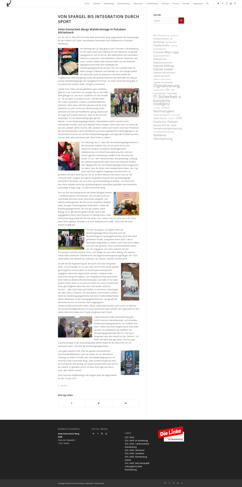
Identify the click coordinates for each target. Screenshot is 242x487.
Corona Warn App (166, 52)
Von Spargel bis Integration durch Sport (98, 19)
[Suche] (207, 3)
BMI (154, 35)
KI (179, 97)
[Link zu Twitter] (218, 3)
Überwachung (162, 138)
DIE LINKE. (130, 437)
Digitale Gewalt (163, 69)
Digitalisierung (166, 85)
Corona (174, 45)
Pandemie (159, 121)
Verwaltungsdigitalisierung (167, 128)
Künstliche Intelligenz (161, 102)
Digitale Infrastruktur (164, 72)
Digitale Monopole (161, 76)
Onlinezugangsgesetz (161, 115)
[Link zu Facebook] (222, 3)
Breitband (174, 35)
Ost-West (171, 118)
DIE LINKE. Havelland (134, 453)
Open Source (160, 118)
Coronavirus (159, 48)
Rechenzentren (161, 125)
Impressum (89, 483)
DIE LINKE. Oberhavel (134, 450)
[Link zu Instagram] (226, 3)
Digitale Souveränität (162, 82)
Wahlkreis (160, 135)
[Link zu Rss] (235, 3)
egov (173, 90)
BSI (171, 39)
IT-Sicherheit (165, 96)
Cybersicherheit (161, 55)
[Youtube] (106, 433)
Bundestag (158, 41)
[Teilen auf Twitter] (98, 403)
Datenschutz (160, 59)
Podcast (172, 121)
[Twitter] (93, 433)
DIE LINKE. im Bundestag (136, 440)
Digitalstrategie (158, 90)
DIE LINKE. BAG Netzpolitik (137, 463)
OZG (179, 118)
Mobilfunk (165, 108)
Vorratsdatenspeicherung (163, 132)
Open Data (176, 115)
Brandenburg (163, 35)
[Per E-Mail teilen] (125, 403)
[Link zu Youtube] (231, 3)
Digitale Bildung (163, 65)
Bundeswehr (171, 42)
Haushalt (172, 93)
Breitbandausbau (161, 38)
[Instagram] (102, 433)
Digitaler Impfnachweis (162, 79)
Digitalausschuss (162, 62)
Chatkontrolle (161, 45)
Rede (173, 125)
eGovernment (159, 93)
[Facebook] (98, 433)
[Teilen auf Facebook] (71, 403)
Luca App (156, 108)
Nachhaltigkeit (163, 111)
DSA (167, 89)
